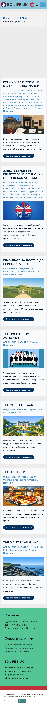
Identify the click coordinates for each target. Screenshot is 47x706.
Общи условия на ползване (18, 645)
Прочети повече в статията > (18, 155)
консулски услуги (21, 102)
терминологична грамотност (29, 197)
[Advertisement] (23, 51)
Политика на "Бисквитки (17, 651)
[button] (37, 5)
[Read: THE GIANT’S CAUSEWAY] (23, 566)
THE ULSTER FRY (15, 472)
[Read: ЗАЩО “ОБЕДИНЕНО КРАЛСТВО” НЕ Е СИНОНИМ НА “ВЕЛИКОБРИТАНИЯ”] (23, 210)
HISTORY (7, 182)
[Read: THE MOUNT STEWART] (23, 425)
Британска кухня (19, 480)
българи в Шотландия (14, 93)
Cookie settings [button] (9, 701)
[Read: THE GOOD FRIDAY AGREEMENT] (23, 358)
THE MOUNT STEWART (19, 405)
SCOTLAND (8, 90)
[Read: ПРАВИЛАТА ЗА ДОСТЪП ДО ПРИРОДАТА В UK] (23, 287)
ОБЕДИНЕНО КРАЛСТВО (28, 90)
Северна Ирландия (12, 274)
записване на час (20, 99)
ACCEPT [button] (22, 701)
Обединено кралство (22, 108)
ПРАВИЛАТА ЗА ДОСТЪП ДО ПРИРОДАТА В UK (23, 262)
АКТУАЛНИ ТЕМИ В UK (24, 182)
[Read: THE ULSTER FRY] (23, 496)
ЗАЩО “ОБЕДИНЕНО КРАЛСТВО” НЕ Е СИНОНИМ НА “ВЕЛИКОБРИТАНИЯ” (23, 174)
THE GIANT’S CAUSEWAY (20, 542)
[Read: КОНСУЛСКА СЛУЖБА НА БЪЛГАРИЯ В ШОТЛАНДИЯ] (23, 124)
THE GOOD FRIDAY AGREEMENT (16, 335)
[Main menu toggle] (43, 4)
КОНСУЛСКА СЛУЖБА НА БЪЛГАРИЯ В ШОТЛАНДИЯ (22, 84)
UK (4, 191)
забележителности (17, 550)
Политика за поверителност (19, 648)
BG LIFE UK (17, 4)
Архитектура (36, 409)
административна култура (20, 191)
